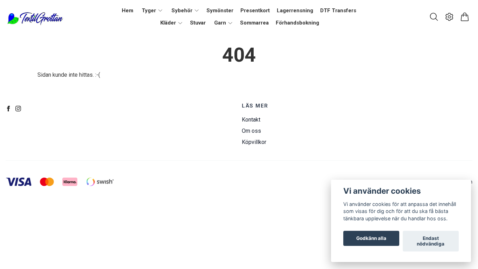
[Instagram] (18, 108)
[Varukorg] (464, 17)
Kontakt (251, 119)
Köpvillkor (254, 142)
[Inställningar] (449, 17)
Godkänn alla (371, 238)
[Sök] (434, 17)
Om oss (251, 130)
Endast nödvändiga (430, 241)
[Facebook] (8, 108)
